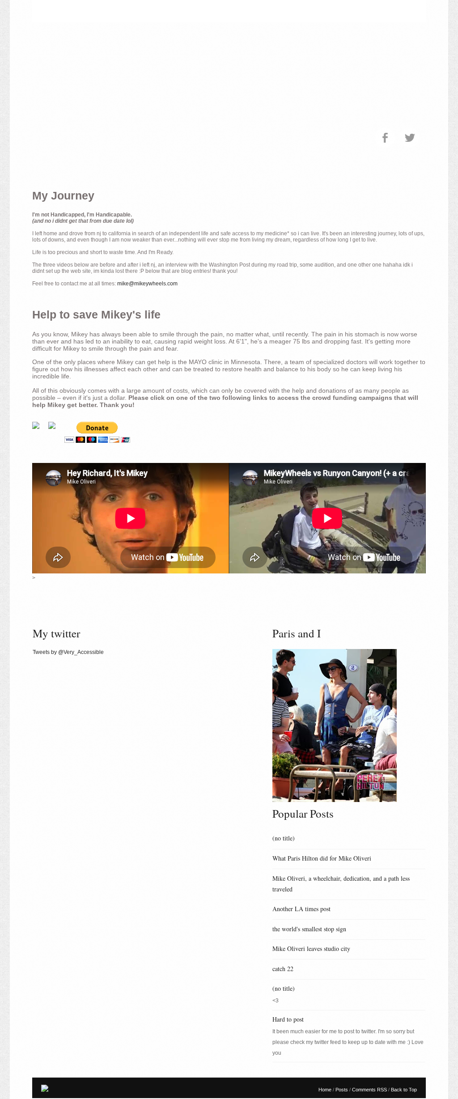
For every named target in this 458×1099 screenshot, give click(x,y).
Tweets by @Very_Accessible (68, 652)
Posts (342, 1089)
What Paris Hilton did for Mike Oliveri (321, 858)
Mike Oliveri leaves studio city (311, 948)
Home (325, 1089)
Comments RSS (370, 1089)
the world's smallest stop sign (309, 929)
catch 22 (282, 968)
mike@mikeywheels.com (147, 283)
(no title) (283, 838)
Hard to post (288, 1019)
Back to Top (404, 1089)
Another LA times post (301, 908)
